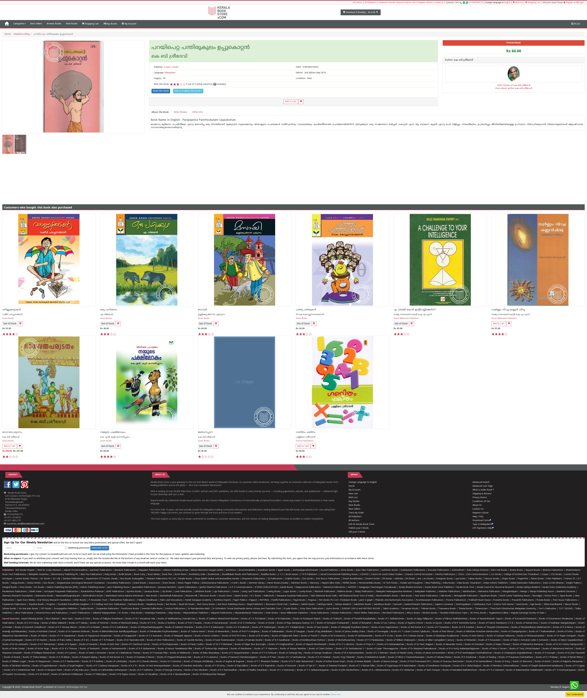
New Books (72, 23)
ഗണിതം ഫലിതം (306, 432)
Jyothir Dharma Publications (213, 587)
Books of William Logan (14, 661)
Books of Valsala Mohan (439, 657)
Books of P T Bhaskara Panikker (263, 661)
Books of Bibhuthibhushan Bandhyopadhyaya (114, 631)
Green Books (8, 318)
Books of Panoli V (310, 636)
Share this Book (161, 91)
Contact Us (438, 3)
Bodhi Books (125, 574)
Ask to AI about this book (187, 91)
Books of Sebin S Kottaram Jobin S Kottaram (525, 640)
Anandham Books (266, 570)
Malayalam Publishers (425, 591)
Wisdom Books (429, 613)
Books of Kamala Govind (249, 640)
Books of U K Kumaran (150, 636)
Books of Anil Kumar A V (413, 627)
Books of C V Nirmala (377, 653)
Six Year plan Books (28, 608)
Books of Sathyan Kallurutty (501, 636)
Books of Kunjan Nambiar (293, 648)
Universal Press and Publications (52, 613)
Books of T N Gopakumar (63, 636)
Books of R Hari (268, 657)
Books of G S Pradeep (547, 657)
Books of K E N (129, 666)
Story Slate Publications (312, 608)
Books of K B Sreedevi (463, 627)
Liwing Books (274, 591)
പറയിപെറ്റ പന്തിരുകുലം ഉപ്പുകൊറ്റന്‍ (200, 48)
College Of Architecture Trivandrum (521, 574)
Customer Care (464, 3)
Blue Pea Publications (91, 574)
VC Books (123, 613)
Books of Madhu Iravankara (253, 670)
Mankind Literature (565, 591)
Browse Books (54, 23)
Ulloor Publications (24, 613)
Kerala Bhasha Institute (410, 587)
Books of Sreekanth (90, 648)
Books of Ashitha (166, 623)
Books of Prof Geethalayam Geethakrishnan (470, 653)
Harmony (314, 583)
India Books (449, 583)
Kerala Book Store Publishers (439, 587)
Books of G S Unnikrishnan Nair (19, 670)
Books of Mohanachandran (531, 636)
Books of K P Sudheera (141, 670)
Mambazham (469, 591)
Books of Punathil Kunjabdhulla (359, 618)
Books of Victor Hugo (38, 648)
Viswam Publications (341, 613)
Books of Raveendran (218, 631)
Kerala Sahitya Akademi (528, 587)
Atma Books (347, 570)
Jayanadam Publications (144, 587)
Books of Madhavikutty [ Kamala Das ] (177, 618)
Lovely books (305, 591)
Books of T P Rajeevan (265, 648)
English (507, 3)
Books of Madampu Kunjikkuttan (442, 636)
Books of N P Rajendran (263, 666)
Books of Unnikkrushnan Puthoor (308, 640)
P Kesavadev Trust (98, 600)
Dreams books (372, 578)
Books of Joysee (434, 623)
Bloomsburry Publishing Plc (64, 574)
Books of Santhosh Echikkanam (67, 674)
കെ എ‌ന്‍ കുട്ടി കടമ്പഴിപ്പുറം (115, 437)
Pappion (253, 600)
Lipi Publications (222, 591)
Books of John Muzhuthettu (345, 670)
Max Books (151, 596)
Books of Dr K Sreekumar (243, 623)
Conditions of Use (481, 501)
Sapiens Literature (444, 604)
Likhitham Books (202, 591)
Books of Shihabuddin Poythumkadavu (159, 631)
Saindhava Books (382, 604)
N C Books (255, 596)
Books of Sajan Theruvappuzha (382, 648)
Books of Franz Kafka (60, 640)
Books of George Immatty (168, 670)
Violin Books (272, 613)
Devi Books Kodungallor (132, 578)
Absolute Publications (125, 570)
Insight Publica (573, 583)
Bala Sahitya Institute (478, 570)
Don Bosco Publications (328, 578)
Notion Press (550, 596)
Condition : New (304, 78)
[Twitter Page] (16, 487)
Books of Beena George (385, 661)
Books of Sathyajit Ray (290, 653)
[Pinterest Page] (25, 487)
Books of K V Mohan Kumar (410, 636)
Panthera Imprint (222, 600)
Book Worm (181, 574)
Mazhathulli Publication (171, 596)
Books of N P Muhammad (142, 648)
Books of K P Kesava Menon (62, 627)
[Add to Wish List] (301, 101)
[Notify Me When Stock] (20, 323)
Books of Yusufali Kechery (190, 640)
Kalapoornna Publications (308, 587)
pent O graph (366, 600)
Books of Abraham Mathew (16, 666)
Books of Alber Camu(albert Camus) (436, 640)
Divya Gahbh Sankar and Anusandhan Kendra (217, 578)
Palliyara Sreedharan (147, 600)
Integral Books (9, 587)
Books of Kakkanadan (273, 631)
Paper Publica (240, 600)
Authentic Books (389, 570)
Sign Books (535, 604)
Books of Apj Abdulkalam (320, 631)
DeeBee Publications (73, 578)
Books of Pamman (99, 623)
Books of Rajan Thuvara (498, 644)
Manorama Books (44, 596)
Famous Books (491, 578)
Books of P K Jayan (575, 666)
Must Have (67, 618)
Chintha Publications (445, 574)
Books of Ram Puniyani (428, 670)
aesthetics (231, 570)
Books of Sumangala (377, 631)
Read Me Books (187, 604)
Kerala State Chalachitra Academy (559, 587)
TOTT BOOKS (566, 608)
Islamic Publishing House (92, 587)
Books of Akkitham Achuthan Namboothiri (477, 631)
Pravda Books (543, 600)
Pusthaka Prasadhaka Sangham (73, 604)
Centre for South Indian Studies (387, 574)
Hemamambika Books (370, 583)
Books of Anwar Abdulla (359, 661)
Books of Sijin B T (308, 666)
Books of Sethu (565, 631)
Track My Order (356, 513)
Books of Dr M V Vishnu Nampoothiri (564, 644)
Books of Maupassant (39, 661)
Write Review (180, 112)
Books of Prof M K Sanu (234, 636)
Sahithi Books (308, 604)
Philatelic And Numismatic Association (394, 600)
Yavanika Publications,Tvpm (453, 613)
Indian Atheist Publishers (495, 583)
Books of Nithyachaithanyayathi (147, 627)
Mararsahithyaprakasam (68, 596)
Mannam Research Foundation (17, 596)
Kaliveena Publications (334, 587)
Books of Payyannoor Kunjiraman (95, 636)
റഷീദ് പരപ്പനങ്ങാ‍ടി (12, 314)
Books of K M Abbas (59, 657)
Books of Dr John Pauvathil (571, 653)
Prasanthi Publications (523, 600)
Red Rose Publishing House (231, 604)
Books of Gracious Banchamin (448, 661)
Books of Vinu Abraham (196, 670)
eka (419, 578)
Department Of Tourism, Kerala (102, 578)
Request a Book (425, 3)
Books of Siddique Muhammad (39, 653)
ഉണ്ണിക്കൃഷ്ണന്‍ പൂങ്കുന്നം (211, 314)
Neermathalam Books (387, 596)
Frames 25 (569, 578)
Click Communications (477, 574)
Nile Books (446, 596)
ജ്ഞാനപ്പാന (205, 432)
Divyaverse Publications (253, 578)
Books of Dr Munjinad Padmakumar (419, 648)
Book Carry (139, 574)
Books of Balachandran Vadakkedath (524, 670)
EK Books (410, 578)
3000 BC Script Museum (49, 570)
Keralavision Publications (14, 591)
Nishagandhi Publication (466, 596)
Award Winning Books (32, 618)
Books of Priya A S (365, 644)
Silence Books (571, 604)
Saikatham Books (362, 604)
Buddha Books (268, 574)
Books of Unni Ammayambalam (155, 666)
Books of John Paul (109, 644)
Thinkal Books (465, 608)
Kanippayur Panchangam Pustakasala (377, 587)
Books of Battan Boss (527, 623)
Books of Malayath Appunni (178, 636)
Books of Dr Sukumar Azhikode (74, 631)
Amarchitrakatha (246, 570)
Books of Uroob (266, 623)
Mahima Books (345, 591)
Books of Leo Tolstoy (385, 623)
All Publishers (371, 3)
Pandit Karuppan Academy (198, 600)
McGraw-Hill (191, 596)
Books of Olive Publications (160, 640)
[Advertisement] (293, 176)
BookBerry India (197, 574)
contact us (163, 558)
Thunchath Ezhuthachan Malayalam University (513, 608)
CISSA (461, 574)
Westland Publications (393, 613)
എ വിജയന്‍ (106, 314)
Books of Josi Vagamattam (384, 627)
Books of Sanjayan (295, 631)
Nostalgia (537, 596)
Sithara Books (9, 608)
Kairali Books (286, 587)
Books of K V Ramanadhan (223, 670)
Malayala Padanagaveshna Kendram (394, 591)
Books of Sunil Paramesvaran (220, 640)
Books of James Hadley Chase (350, 631)
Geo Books (48, 583)
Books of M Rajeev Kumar (122, 674)
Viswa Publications (320, 613)
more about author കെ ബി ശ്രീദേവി (513, 88)
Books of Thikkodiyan (96, 674)
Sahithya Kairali (324, 604)
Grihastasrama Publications (215, 583)
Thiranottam (481, 608)
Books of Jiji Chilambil (344, 657)
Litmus (235, 591)
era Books (428, 578)
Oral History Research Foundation (54, 600)
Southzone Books (130, 608)
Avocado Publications (438, 570)
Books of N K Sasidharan (277, 640)
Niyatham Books (488, 596)
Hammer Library (257, 583)
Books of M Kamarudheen (479, 661)
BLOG (577, 24)
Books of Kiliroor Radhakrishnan (451, 618)
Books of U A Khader (89, 627)
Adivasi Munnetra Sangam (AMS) (207, 570)
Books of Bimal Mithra (571, 657)
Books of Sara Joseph (318, 627)
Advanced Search (386, 3)
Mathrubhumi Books (93, 596)
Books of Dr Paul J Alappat (420, 644)
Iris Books (39, 587)
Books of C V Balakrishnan (291, 627)
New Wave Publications (426, 596)
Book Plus (167, 574)
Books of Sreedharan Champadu (434, 666)
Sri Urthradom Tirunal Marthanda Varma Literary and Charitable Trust (246, 608)
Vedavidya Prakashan (155, 613)
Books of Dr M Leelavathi (15, 644)
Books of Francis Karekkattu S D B (496, 623)
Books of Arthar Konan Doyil (330, 661)
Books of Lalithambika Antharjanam (109, 670)
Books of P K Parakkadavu (370, 640)
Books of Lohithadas (116, 661)
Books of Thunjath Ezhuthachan (493, 627)
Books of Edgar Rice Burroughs (250, 644)
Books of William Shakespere (400, 640)
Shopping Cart (534, 3)
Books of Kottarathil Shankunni (520, 618)
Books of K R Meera (563, 627)
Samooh (397, 604)
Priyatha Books (36, 604)
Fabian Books (475, 578)
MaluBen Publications (449, 591)
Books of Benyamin (361, 623)
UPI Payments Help (482, 528)
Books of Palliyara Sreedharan (108, 618)
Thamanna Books (447, 608)
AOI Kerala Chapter (25, 570)
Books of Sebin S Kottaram (92, 653)
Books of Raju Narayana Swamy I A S (295, 623)
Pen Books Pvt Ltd (328, 600)
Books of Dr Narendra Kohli (130, 640)
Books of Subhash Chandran (179, 627)
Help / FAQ (478, 516)
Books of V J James (66, 653)
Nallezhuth (269, 596)
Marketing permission (79, 548)
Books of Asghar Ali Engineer (230, 661)
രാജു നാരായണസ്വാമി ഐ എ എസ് (413, 314)
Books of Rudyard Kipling (84, 657)
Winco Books (413, 613)
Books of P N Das (384, 636)
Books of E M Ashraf (38, 674)
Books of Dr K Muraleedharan (175, 674)
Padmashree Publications (122, 600)
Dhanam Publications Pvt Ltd (161, 578)
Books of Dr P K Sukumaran (210, 627)
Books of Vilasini (39, 636)
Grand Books (139, 583)
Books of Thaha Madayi (35, 657)
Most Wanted (52, 618)
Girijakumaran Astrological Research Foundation (81, 583)
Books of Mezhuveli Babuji (124, 623)
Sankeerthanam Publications (418, 604)
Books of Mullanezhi (180, 653)
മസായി (202, 309)
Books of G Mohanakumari (390, 644)
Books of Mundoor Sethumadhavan (501, 666)
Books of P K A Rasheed (491, 670)
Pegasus (312, 600)
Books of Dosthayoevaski (165, 644)
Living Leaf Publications (253, 591)
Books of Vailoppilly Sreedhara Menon (350, 627)
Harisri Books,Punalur (277, 583)
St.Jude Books (290, 608)
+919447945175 (476, 3)
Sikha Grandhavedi (553, 604)
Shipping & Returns (482, 493)
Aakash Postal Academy (76, 570)
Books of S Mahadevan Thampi (124, 653)
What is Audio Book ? (483, 490)
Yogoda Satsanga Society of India (527, 613)
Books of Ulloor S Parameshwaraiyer (406, 657)
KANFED (352, 587)
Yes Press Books (478, 613)
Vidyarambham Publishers (196, 613)
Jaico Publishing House (118, 587)
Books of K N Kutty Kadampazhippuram (459, 648)
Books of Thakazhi (332, 618)
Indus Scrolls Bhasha (553, 583)
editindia (399, 578)
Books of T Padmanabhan (542, 631)
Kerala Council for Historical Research (495, 587)
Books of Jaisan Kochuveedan (430, 653)
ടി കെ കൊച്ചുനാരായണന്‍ (310, 314)
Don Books (308, 578)
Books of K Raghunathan (281, 644)
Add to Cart (291, 101)
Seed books (522, 604)
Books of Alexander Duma (449, 644)
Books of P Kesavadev (489, 640)
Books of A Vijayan (67, 644)
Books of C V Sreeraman (282, 670)
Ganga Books (18, 583)
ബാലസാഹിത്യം (22, 34)
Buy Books (111, 24)
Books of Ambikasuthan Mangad (209, 674)
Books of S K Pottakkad (253, 618)
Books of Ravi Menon (443, 631)
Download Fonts (481, 520)
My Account (130, 24)
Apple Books (284, 570)
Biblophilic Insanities (39, 574)
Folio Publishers (554, 578)
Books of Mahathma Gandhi (371, 657)
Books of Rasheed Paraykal (332, 666)
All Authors (357, 3)
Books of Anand (12, 657)
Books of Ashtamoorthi (114, 648)
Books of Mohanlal (466, 640)
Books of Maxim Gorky (401, 653)
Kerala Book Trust (465, 587)
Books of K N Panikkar (319, 657)
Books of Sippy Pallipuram (420, 618)
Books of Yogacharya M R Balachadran (396, 666)
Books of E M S (81, 640)
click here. (263, 558)
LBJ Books (167, 591)
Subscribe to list (100, 548)
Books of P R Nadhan (92, 661)
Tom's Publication (547, 608)
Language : (164, 73)
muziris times (225, 596)
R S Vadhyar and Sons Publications (109, 604)
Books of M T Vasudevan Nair (140, 618)
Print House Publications (565, 600)
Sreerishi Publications (152, 608)
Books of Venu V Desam (494, 648)
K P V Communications (241, 587)
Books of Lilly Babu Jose (77, 670)
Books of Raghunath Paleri (285, 636)
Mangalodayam (510, 591)
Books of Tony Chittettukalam (524, 648)
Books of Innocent (286, 666)
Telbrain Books (428, 608)
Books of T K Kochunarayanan (560, 670)
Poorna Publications (305, 441)
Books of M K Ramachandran (349, 653)
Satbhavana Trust (482, 604)
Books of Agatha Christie (410, 623)
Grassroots (154, 583)
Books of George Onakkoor (318, 653)
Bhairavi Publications (553, 570)
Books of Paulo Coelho (192, 644)
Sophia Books (87, 608)
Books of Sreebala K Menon (141, 657)
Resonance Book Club (277, 604)
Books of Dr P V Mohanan (219, 644)
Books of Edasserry (522, 661)
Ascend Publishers (329, 570)
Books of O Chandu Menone (143, 661)
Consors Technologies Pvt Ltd (72, 687)
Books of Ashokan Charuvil (42, 631)
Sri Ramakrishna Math (199, 608)
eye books (461, 578)
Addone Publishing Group (175, 570)
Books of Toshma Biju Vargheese (211, 648)
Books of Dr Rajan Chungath (561, 636)
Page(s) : (159, 78)
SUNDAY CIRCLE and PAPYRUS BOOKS (361, 608)
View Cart (353, 493)
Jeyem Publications (187, 587)
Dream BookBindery (352, 578)
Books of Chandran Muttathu (188, 666)
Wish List (519, 3)
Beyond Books (533, 570)
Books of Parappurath (125, 636)
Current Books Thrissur (26, 578)
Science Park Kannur (504, 604)
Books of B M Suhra (259, 636)
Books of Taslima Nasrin (193, 631)
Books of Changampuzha (513, 631)
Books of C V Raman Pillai (362, 666)
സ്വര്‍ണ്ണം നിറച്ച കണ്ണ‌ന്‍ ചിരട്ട (508, 309)
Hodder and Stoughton (411, 583)
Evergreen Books (444, 578)
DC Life (56, 578)
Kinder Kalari (35, 591)
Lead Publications (183, 591)
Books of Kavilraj (487, 657)
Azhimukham (458, 570)
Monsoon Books (208, 596)
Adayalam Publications (149, 570)
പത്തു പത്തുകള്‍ (306, 309)
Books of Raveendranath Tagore (486, 618)
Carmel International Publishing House (338, 574)
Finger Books (508, 578)
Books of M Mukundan (279, 618)
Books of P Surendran (438, 627)
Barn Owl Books (499, 570)
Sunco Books (332, 608)
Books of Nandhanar (241, 648)
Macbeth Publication (324, 591)
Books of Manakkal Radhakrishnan (460, 670)
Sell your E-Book (357, 532)
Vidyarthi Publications (221, 613)
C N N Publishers (308, 574)
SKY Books (46, 608)
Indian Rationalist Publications (525, 583)
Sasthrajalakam (463, 604)
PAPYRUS (264, 600)
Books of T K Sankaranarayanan (313, 670)
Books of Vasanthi (88, 644)
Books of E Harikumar (403, 670)
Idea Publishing (432, 583)
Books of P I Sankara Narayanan (102, 666)
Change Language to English (363, 482)
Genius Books (34, 583)
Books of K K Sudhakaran (115, 627)
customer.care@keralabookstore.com (25, 524)
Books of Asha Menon (473, 636)
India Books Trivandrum (469, 583)
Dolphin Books (292, 578)
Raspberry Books (154, 604)
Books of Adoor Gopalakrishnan (567, 640)
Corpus (544, 574)
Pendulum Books (348, 600)
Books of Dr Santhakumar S (350, 648)
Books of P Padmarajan (264, 627)
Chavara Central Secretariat (419, 574)
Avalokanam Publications (413, 570)
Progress (50, 604)
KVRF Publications (115, 591)
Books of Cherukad (474, 644)
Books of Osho (82, 618)
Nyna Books (566, 596)
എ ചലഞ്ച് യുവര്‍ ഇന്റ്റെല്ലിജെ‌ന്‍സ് (415, 309)
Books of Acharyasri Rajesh (307, 618)
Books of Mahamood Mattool (558, 648)
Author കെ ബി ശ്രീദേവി (459, 60)
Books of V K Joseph (545, 653)
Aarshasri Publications (101, 570)
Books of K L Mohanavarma (376, 670)
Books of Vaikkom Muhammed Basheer (219, 618)
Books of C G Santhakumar (292, 657)
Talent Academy (391, 608)
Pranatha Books (501, 600)
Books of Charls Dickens (321, 648)
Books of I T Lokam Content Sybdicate (410, 631)
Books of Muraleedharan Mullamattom (530, 627)
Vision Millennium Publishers (406, 318)
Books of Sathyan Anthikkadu (198, 661)
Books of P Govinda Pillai (155, 653)
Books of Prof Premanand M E (415, 661)
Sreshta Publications (175, 608)
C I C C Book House (288, 574)
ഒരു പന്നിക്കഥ (108, 309)
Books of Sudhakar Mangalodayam (558, 623)
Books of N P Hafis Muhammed (297, 661)
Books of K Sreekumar (465, 657)
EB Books (387, 578)
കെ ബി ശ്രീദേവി (10, 437)
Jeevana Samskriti (167, 587)
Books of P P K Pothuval (264, 653)
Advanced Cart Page (483, 486)
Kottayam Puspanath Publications (61, 591)
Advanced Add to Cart (405, 3)
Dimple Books (185, 578)
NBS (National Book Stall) (324, 596)
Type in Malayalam (482, 524)
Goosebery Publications (119, 583)
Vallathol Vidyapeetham (104, 613)
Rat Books (171, 604)
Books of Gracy (502, 661)
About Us (477, 505)
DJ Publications (275, 578)
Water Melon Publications (367, 613)
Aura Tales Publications (367, 570)
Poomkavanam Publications (430, 600)
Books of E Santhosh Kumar (136, 644)
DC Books (45, 578)
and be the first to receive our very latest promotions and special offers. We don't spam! (73, 542)
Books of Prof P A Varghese (246, 631)
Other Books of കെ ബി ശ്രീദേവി (513, 85)
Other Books (79, 600)
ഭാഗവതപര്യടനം (12, 432)
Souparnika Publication (107, 608)
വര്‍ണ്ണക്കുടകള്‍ (11, 309)
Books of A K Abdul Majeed (467, 666)
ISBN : (307, 67)
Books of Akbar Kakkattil (54, 623)
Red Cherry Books (206, 604)
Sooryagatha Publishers (66, 608)
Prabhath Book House (480, 600)
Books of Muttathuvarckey (341, 640)
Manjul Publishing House (542, 591)
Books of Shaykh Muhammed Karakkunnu (542, 666)
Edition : (311, 73)
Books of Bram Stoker (13, 648)
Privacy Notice (480, 497)
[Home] (6, 24)
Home (8, 34)
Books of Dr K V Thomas (64, 648)
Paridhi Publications (281, 600)
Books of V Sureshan (170, 661)
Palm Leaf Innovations (171, 600)
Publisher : (166, 67)
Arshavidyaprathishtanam (305, 570)
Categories (18, 23)
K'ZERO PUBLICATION (266, 587)
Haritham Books (299, 583)
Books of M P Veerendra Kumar (460, 623)
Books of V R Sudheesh (237, 627)
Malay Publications (364, 591)
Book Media (154, 574)
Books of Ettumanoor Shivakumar (556, 618)
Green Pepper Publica (188, 583)
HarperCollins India (330, 583)
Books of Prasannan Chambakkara (515, 657)
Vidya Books (174, 613)
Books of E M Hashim (36, 640)
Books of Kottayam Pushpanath (333, 623)
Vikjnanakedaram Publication (249, 613)
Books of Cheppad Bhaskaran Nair (174, 657)
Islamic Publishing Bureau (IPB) (62, 587)
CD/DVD (364, 574)
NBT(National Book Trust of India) (356, 596)
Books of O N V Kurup (28, 623)
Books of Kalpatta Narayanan (568, 661)
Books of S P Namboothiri (66, 661)
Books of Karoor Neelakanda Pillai (175, 648)
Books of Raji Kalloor (237, 666)
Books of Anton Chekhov (207, 636)
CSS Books (556, 574)
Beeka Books (516, 570)
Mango (523, 591)
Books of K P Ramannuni (42, 644)
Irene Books (26, 587)
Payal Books (299, 600)
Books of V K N (148, 623)
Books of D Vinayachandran (235, 653)
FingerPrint (522, 578)
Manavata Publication (489, 591)
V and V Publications (80, 613)
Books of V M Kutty (215, 666)
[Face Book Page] (8, 487)
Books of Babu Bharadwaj (206, 653)
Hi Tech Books (390, 583)
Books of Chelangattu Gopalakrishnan (513, 653)
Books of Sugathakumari (44, 666)
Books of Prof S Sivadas (190, 623)
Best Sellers (36, 23)
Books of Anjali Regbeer (72, 666)
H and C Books (238, 583)
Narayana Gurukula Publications (292, 596)
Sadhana (294, 604)
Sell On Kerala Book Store (361, 524)
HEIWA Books (349, 583)
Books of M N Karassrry (333, 636)
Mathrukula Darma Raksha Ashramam (124, 596)
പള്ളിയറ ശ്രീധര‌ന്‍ (305, 437)
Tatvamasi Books (410, 608)
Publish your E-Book (359, 528)
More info (335, 694)
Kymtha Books (134, 591)
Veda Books (136, 613)
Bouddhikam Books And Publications (240, 574)
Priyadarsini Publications (14, 604)
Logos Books (289, 591)
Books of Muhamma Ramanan (528, 644)
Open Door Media (26, 600)
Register (569, 3)
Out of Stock (9, 323)
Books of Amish (543, 661)
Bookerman (214, 574)
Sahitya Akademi (343, 604)
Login (581, 3)
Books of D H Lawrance (206, 657)
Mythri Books (241, 596)
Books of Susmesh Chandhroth (30, 627)
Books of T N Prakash (103, 640)
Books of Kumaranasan (216, 623)
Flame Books (537, 578)
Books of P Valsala (78, 623)
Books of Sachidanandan (360, 636)
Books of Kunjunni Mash (50, 670)
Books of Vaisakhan (148, 674)
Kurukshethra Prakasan (92, 591)
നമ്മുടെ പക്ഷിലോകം (113, 432)
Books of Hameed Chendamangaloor (239, 657)
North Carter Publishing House (514, 596)
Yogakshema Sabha (498, 613)
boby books (110, 574)
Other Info (197, 112)
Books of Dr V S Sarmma (341, 644)
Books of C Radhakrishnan (391, 618)
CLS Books (496, 574)
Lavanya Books (151, 591)
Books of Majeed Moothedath (311, 644)
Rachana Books (136, 604)
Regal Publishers (255, 604)
